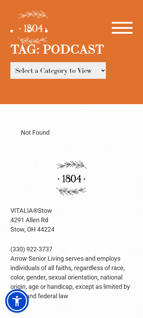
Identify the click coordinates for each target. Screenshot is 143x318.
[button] (17, 301)
